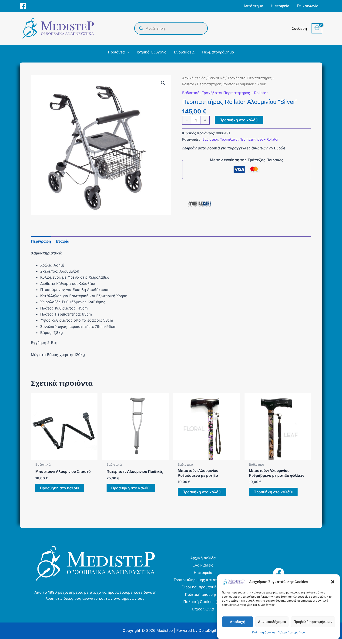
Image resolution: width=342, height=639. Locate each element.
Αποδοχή (237, 621)
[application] (127, 52)
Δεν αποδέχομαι (272, 621)
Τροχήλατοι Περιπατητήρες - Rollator (235, 92)
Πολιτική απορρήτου (291, 632)
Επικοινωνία (203, 609)
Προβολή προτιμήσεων (312, 621)
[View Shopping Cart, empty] (317, 28)
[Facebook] (23, 5)
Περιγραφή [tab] (41, 241)
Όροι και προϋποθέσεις (203, 587)
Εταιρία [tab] (62, 241)
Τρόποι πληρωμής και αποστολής (203, 579)
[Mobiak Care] (199, 204)
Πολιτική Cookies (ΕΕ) (203, 601)
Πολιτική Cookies (263, 632)
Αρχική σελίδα (193, 78)
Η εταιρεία (203, 572)
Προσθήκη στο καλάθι (239, 120)
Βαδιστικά (216, 78)
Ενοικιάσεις (203, 565)
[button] (332, 582)
